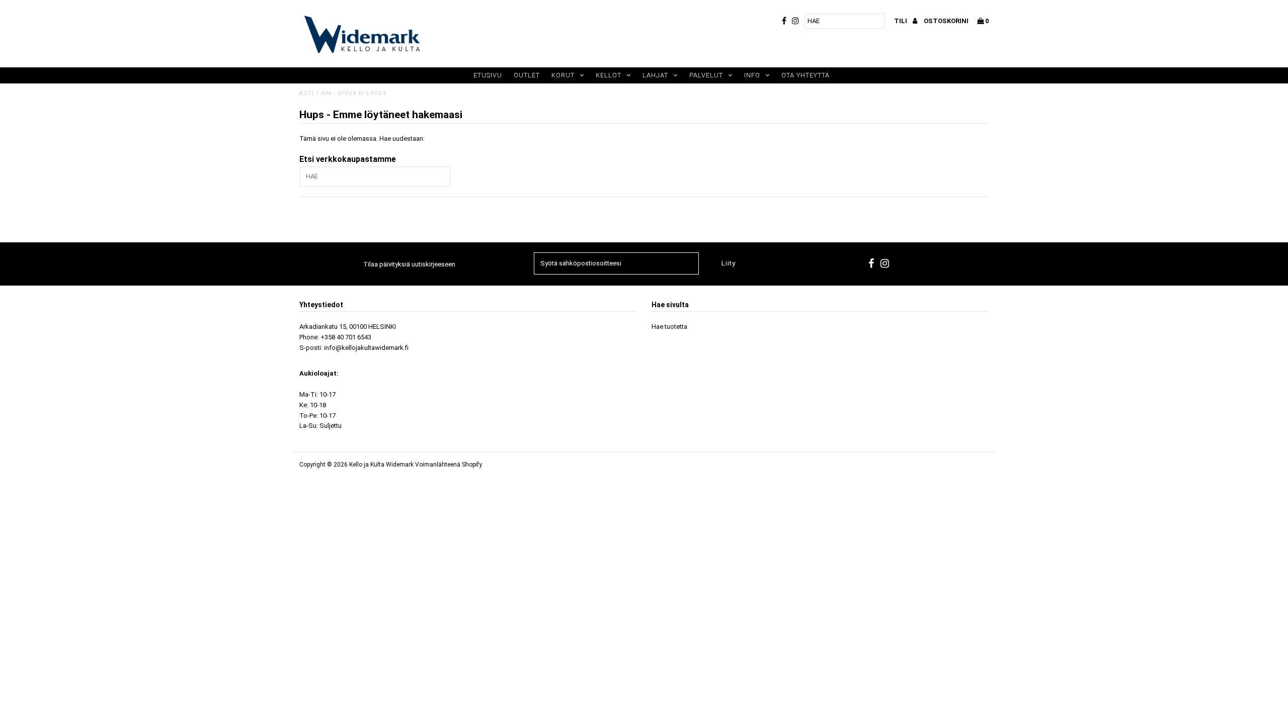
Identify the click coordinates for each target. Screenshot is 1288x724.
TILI (901, 21)
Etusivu (487, 75)
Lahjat (655, 75)
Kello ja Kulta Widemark (381, 464)
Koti (306, 93)
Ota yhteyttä (805, 75)
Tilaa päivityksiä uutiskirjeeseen (409, 264)
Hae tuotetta (669, 326)
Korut (563, 75)
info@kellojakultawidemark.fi (366, 347)
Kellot (608, 75)
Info (752, 75)
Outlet (527, 75)
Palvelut (706, 75)
